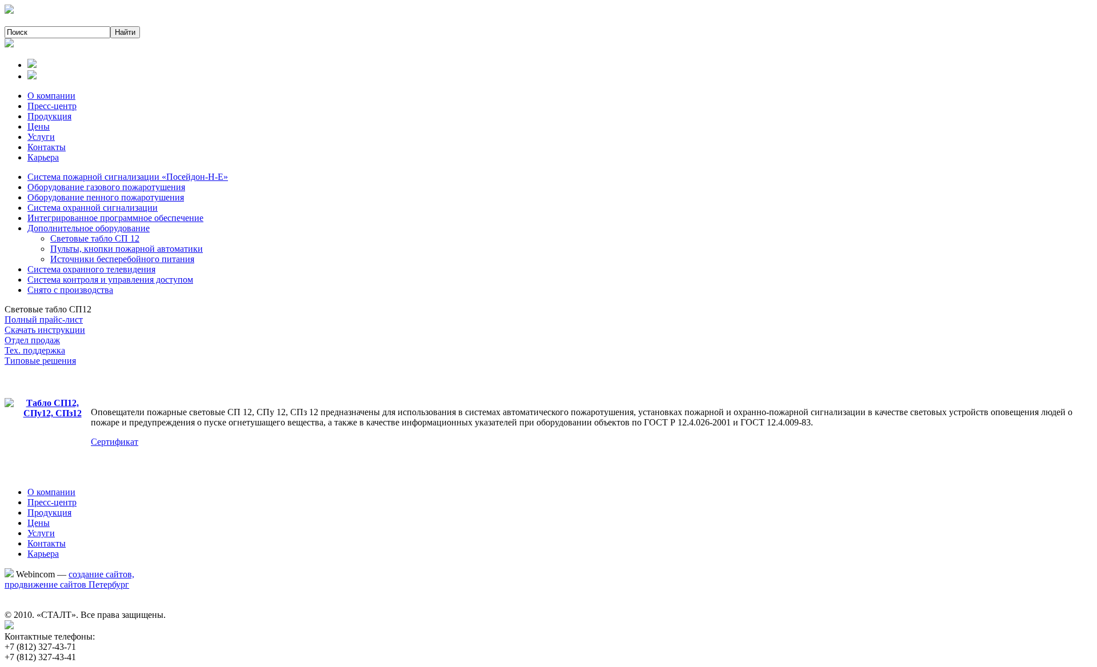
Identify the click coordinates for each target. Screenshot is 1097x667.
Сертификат (114, 442)
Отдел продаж (32, 340)
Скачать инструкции (45, 330)
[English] (32, 76)
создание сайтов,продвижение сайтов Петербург (69, 579)
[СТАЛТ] (9, 10)
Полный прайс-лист (44, 319)
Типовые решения (40, 360)
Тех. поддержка (35, 350)
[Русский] (32, 65)
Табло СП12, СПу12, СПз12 (52, 408)
